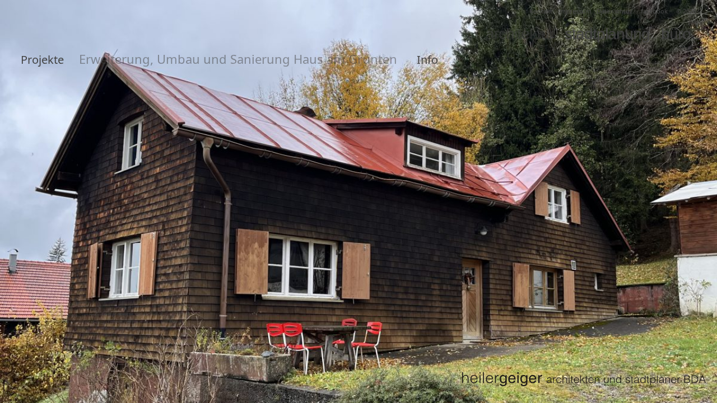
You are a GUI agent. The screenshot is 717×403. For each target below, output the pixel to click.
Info (427, 59)
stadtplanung (607, 34)
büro (676, 34)
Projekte (42, 59)
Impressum (574, 11)
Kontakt (540, 11)
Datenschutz (614, 11)
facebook (654, 11)
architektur (519, 34)
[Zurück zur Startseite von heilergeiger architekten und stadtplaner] (583, 379)
